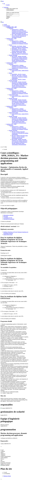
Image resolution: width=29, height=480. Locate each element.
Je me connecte (10, 10)
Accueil (5, 24)
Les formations (6, 25)
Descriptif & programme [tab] (8, 219)
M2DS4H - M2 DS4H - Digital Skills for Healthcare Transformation (20, 53)
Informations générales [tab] (8, 215)
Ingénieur (11, 28)
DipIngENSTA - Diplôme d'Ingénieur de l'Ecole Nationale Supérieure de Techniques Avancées (20, 42)
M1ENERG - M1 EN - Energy (19, 48)
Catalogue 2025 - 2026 (11, 38)
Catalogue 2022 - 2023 (11, 106)
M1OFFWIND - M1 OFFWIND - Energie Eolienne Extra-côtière (19, 50)
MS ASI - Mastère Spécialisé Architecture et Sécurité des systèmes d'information (20, 133)
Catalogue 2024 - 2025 (11, 62)
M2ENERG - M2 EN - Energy (19, 79)
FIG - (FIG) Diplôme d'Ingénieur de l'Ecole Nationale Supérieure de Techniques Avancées (20, 36)
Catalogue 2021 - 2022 (11, 124)
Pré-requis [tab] (5, 216)
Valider (8, 17)
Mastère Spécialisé (13, 55)
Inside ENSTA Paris (13, 69)
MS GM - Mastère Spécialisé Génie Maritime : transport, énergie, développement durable (20, 137)
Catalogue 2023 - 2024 (11, 88)
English (8, 4)
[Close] (1, 446)
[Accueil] (2, 1)
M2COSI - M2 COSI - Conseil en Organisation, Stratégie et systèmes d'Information (19, 77)
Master (10, 45)
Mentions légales (7, 476)
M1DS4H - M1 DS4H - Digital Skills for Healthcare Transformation (20, 47)
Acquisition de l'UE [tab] (7, 217)
